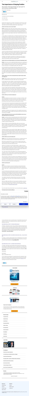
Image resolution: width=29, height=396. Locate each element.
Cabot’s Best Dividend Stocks (7, 356)
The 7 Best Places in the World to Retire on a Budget (10, 354)
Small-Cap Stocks (5, 329)
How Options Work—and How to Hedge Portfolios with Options (11, 358)
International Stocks (6, 323)
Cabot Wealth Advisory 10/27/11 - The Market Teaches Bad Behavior (11, 243)
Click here (22, 258)
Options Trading (5, 325)
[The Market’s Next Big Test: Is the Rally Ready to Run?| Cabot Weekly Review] (8, 344)
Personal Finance (5, 327)
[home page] (14, 1)
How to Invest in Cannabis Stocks (7, 367)
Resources (3, 383)
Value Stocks (5, 336)
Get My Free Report (14, 284)
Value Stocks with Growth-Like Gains (8, 360)
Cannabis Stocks (5, 316)
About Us (10, 383)
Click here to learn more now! (13, 184)
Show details (25, 201)
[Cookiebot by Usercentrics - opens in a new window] (25, 191)
